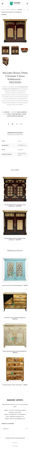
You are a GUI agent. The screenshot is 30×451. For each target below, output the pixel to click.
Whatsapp (15, 446)
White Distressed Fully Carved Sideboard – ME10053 (15, 351)
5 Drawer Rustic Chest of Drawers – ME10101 (15, 385)
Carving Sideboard (12, 116)
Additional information (15, 133)
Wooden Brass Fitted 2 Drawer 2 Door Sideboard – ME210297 (15, 239)
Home (3, 9)
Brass (7, 9)
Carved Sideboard (16, 114)
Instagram (15, 442)
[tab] (15, 133)
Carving (24, 114)
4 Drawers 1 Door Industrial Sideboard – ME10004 (15, 318)
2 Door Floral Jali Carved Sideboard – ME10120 (15, 285)
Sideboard (13, 9)
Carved (9, 114)
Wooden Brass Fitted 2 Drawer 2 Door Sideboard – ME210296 (15, 205)
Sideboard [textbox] (14, 428)
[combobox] (15, 428)
